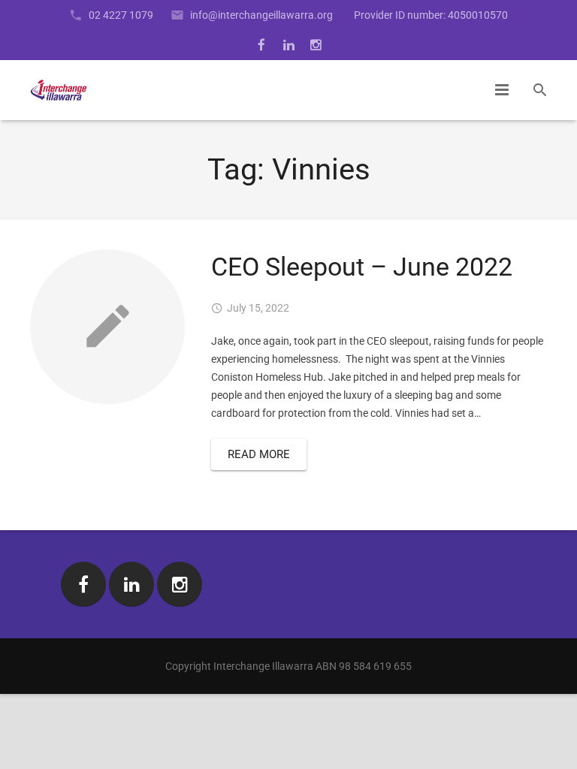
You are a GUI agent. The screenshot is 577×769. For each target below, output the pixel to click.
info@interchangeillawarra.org (261, 15)
